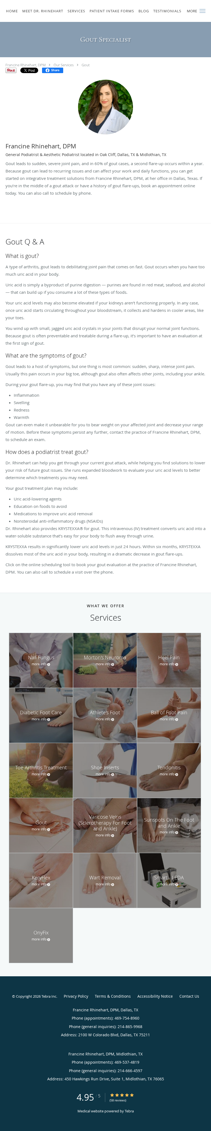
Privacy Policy (76, 996)
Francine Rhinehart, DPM (25, 64)
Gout (86, 64)
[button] (202, 11)
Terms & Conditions (113, 996)
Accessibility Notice (155, 996)
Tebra (129, 1111)
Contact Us (189, 996)
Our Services (64, 64)
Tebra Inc (48, 996)
